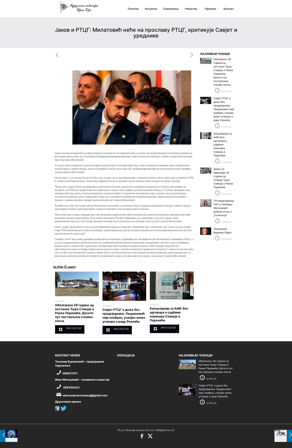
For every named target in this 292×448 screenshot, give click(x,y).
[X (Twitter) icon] (150, 437)
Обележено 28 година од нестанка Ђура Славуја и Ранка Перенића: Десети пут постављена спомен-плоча (74, 313)
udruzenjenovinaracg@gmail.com (85, 395)
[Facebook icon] (142, 437)
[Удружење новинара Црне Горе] (78, 8)
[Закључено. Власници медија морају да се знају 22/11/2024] (283, 436)
